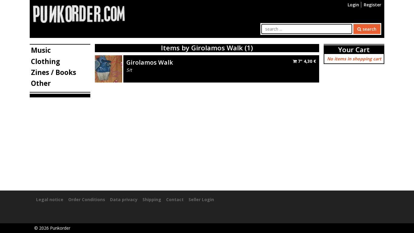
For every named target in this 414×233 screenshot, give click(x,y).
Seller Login (201, 199)
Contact (175, 199)
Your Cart (354, 49)
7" (306, 61)
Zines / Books (53, 72)
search (368, 29)
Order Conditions (86, 199)
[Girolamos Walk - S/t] (108, 68)
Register (372, 5)
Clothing (45, 61)
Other (41, 83)
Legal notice (49, 199)
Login (353, 5)
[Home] (79, 13)
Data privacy (124, 199)
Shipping (151, 199)
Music (41, 50)
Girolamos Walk (149, 62)
